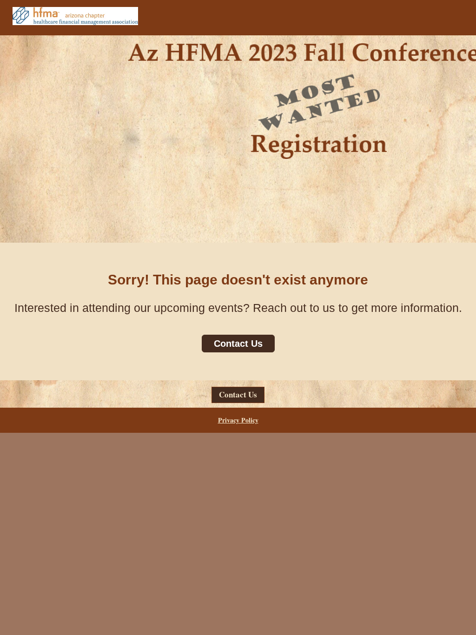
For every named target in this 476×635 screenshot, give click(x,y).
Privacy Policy (238, 420)
